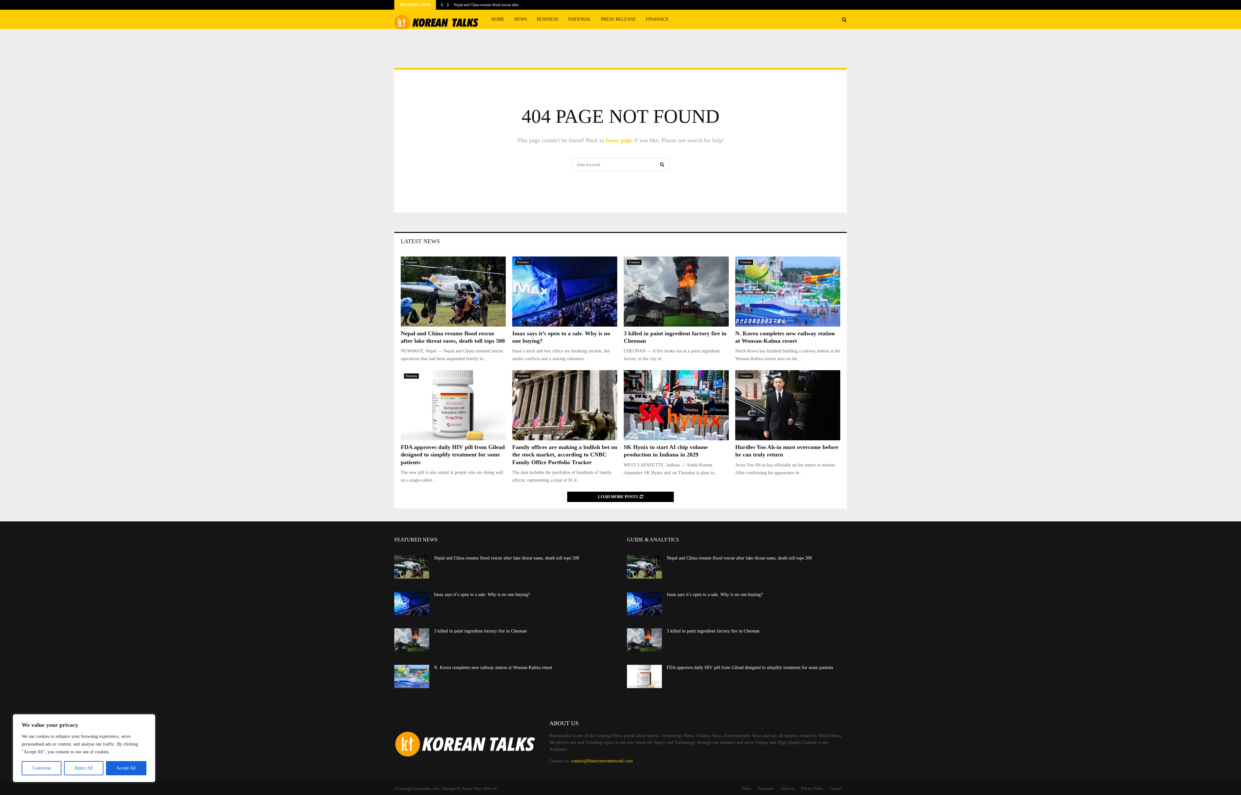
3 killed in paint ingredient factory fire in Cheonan (480, 631)
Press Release (618, 19)
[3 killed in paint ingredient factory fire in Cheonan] (676, 291)
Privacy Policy (812, 788)
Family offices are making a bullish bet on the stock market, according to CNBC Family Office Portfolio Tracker (564, 454)
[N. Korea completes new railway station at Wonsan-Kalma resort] (787, 291)
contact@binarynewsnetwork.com (602, 760)
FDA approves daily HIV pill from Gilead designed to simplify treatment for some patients (453, 454)
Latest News (420, 241)
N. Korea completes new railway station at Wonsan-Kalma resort (493, 667)
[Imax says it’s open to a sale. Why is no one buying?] (564, 291)
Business (547, 19)
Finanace (657, 19)
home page (619, 140)
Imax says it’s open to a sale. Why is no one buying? (482, 594)
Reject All (84, 768)
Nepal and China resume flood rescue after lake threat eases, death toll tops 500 (506, 558)
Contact (836, 788)
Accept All (126, 768)
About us (787, 788)
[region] (84, 748)
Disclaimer (766, 788)
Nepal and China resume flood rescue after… (488, 5)
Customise (41, 768)
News (520, 19)
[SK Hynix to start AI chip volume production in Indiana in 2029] (676, 405)
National (579, 19)
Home (497, 19)
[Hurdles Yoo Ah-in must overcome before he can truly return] (787, 405)
